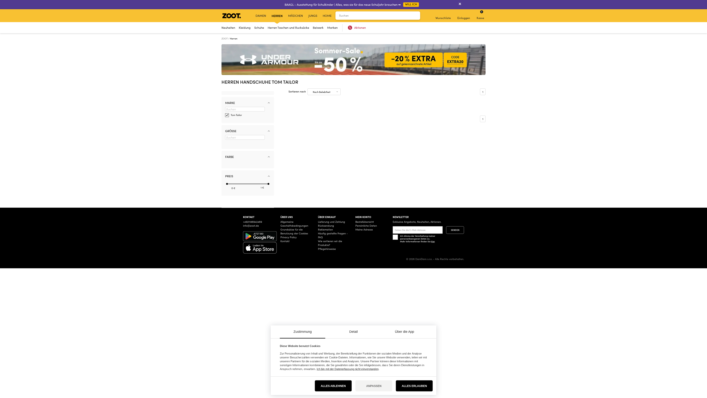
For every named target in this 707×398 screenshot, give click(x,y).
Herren (277, 16)
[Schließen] (460, 4)
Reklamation (325, 229)
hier (433, 241)
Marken (332, 27)
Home (327, 16)
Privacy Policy (288, 237)
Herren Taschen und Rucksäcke (288, 27)
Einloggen (463, 18)
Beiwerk (318, 27)
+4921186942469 (252, 222)
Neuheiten (228, 27)
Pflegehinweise (327, 249)
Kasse (480, 15)
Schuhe (259, 27)
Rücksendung (326, 225)
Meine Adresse (364, 229)
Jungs (312, 16)
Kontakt (285, 241)
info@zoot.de (251, 225)
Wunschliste (443, 18)
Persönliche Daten (366, 225)
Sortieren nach (297, 91)
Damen (261, 16)
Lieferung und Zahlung (331, 222)
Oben (698, 375)
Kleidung (245, 27)
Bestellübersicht (364, 222)
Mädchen (295, 16)
